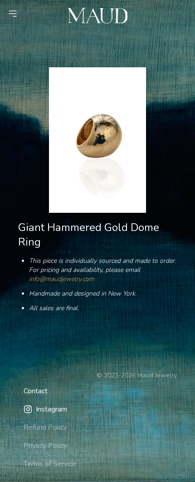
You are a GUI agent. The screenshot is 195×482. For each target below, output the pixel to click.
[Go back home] (98, 15)
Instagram (51, 409)
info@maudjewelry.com (61, 279)
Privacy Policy (45, 446)
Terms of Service (50, 464)
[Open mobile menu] (12, 13)
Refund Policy (45, 427)
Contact (36, 391)
